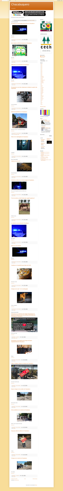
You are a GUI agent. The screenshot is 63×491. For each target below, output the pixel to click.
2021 (41, 73)
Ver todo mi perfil (42, 57)
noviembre (42, 87)
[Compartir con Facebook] (26, 39)
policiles (42, 91)
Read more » (12, 37)
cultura (14, 134)
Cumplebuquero (43, 126)
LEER (17, 8)
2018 (41, 70)
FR (41, 83)
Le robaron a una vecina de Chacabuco (20, 223)
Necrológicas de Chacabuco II (43, 146)
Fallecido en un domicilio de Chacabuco (20, 64)
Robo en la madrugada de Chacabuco (19, 136)
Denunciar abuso (43, 106)
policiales (14, 40)
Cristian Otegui (43, 56)
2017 (41, 69)
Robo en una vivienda (16, 245)
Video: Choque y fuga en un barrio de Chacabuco (22, 363)
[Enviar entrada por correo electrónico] (22, 39)
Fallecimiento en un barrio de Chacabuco (43, 140)
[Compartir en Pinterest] (27, 39)
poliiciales (42, 92)
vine (41, 103)
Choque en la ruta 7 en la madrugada (19, 288)
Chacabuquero (20, 4)
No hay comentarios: (18, 39)
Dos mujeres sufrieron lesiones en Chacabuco (21, 43)
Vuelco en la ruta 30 (15, 161)
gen (41, 84)
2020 (41, 72)
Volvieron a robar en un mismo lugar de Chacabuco (22, 180)
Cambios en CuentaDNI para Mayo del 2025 (21, 265)
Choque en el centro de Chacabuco (19, 458)
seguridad (42, 98)
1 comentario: (17, 475)
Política (18, 134)
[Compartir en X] (25, 39)
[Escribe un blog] (24, 39)
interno (42, 85)
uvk (41, 101)
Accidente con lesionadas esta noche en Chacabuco (22, 23)
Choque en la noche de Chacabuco (49, 139)
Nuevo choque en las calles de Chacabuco (20, 389)
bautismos (42, 76)
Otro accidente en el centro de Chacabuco (20, 410)
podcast (42, 88)
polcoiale (42, 89)
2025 (41, 75)
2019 (41, 71)
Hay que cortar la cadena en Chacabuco (20, 430)
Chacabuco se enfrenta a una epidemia (43, 144)
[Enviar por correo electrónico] (23, 39)
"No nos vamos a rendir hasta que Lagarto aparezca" (23, 198)
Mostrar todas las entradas (30, 20)
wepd (41, 104)
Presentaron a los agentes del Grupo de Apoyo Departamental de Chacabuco (21, 341)
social (41, 99)
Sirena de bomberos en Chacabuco (19, 111)
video (41, 102)
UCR (41, 100)
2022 (41, 74)
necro (41, 86)
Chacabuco (42, 77)
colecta (42, 78)
